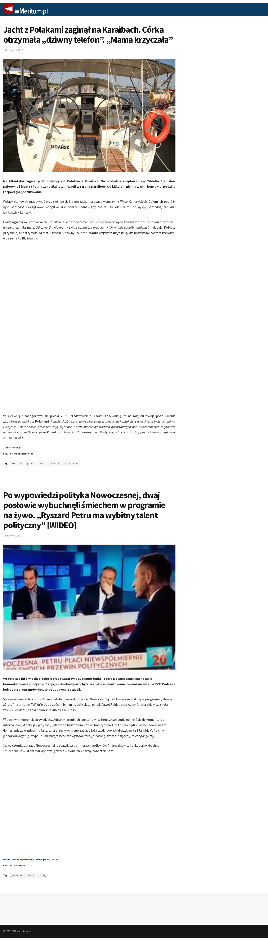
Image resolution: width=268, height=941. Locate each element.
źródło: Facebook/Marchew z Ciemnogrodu (26, 859)
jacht (30, 463)
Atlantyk (17, 463)
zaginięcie (71, 463)
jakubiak (17, 875)
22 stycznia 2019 (12, 536)
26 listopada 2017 (13, 50)
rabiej (42, 875)
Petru (30, 875)
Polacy (55, 463)
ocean (42, 463)
